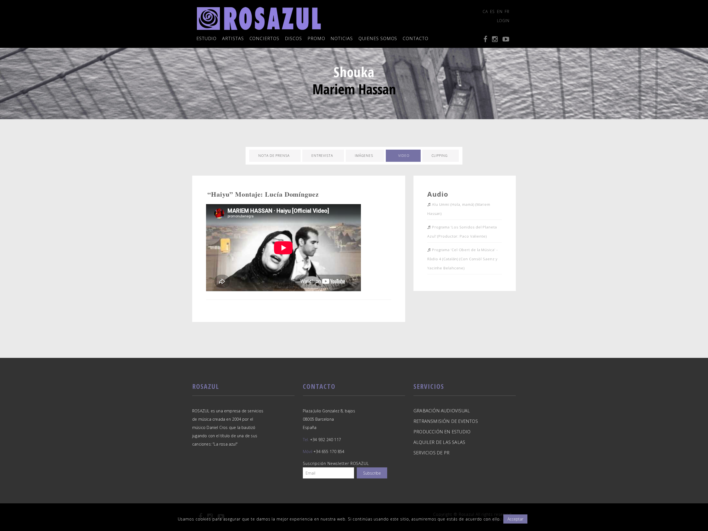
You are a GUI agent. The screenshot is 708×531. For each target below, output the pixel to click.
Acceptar (515, 519)
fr (507, 11)
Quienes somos (377, 38)
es (492, 11)
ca (485, 11)
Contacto (415, 38)
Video (404, 155)
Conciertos (264, 38)
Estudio (206, 38)
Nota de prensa (274, 155)
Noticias (341, 38)
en (500, 11)
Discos (293, 38)
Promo (316, 38)
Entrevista (322, 155)
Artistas (233, 38)
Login (503, 20)
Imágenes (364, 155)
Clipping (439, 155)
